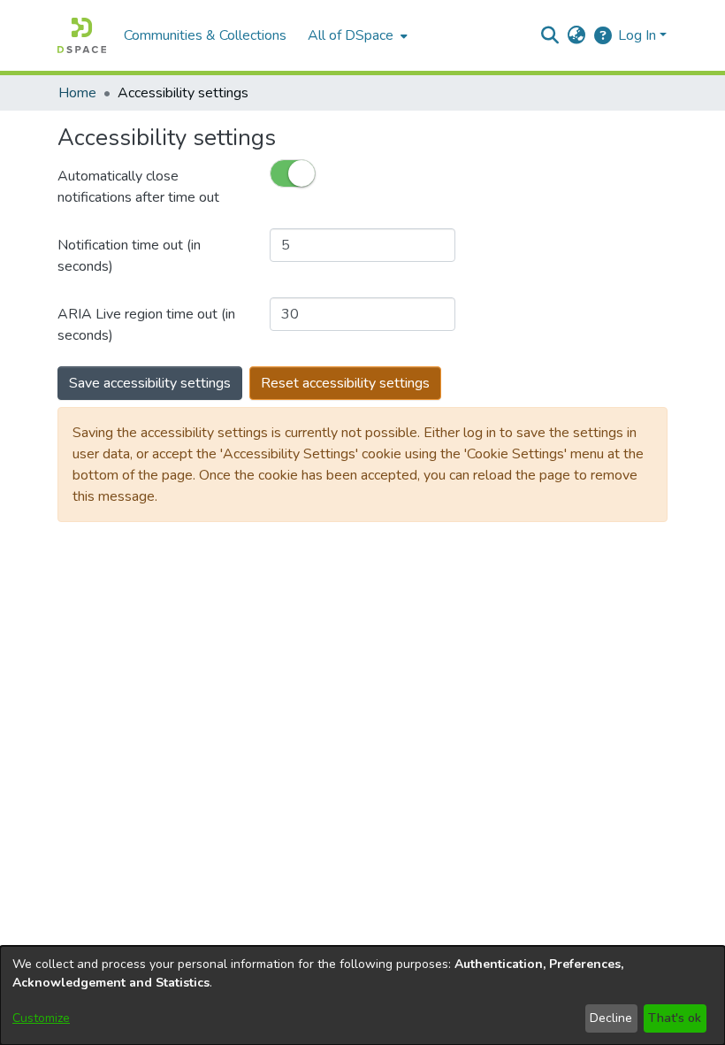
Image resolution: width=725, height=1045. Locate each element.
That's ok (674, 1018)
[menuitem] (356, 35)
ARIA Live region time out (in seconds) (146, 324)
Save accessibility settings (150, 383)
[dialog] (362, 995)
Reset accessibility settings (345, 383)
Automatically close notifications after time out (138, 186)
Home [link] (77, 93)
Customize (41, 1018)
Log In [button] (639, 35)
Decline (611, 1018)
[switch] (293, 173)
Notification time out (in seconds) (129, 255)
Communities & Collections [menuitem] (205, 35)
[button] (81, 35)
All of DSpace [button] (350, 35)
